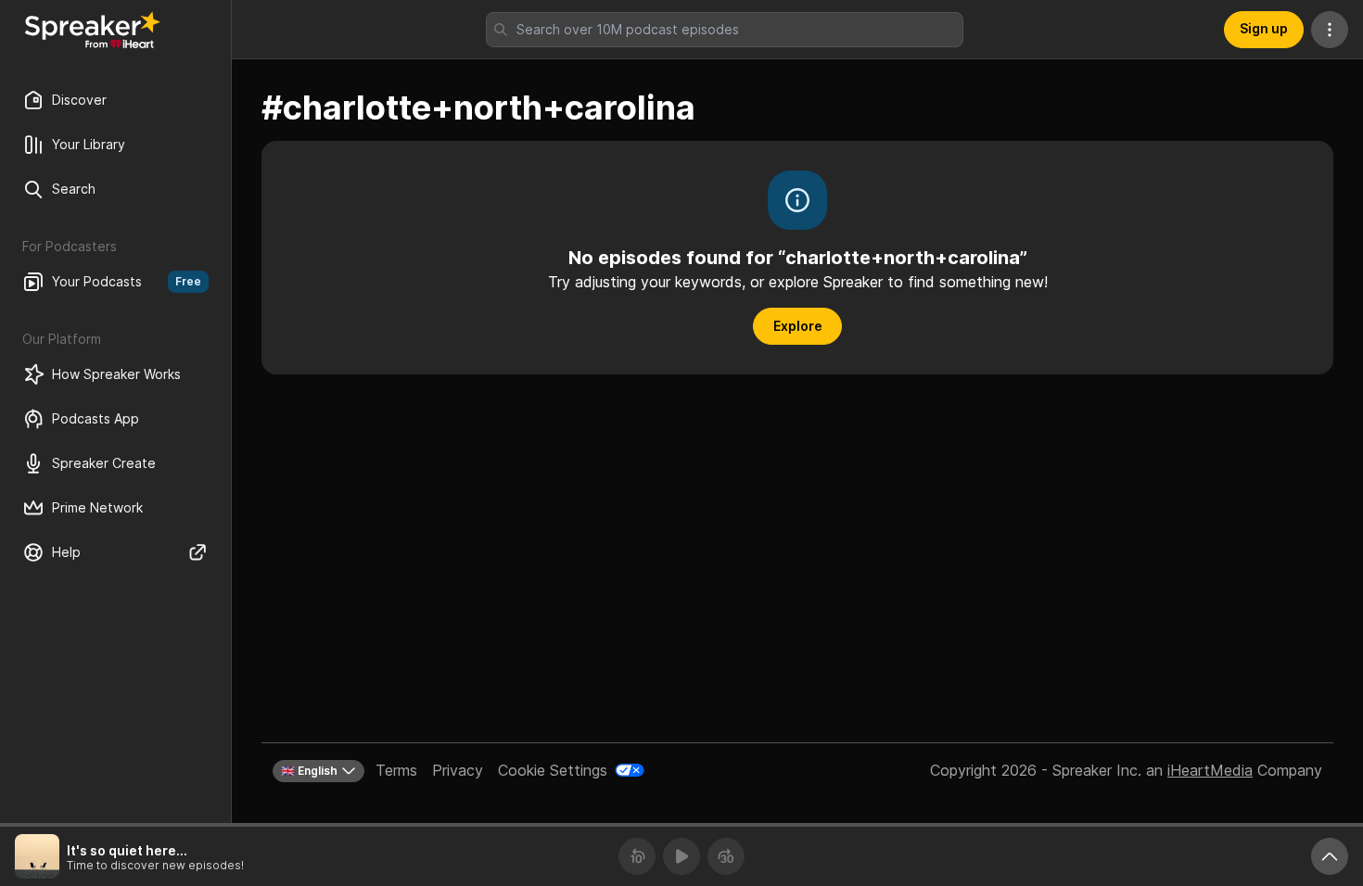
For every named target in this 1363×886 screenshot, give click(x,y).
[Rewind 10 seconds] (637, 856)
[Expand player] (1329, 856)
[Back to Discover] (93, 29)
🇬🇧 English (309, 771)
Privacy (457, 770)
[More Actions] (1329, 29)
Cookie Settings (552, 770)
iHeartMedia (1210, 770)
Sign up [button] (1264, 28)
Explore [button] (797, 326)
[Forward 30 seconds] (726, 856)
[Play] (681, 856)
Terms (396, 770)
